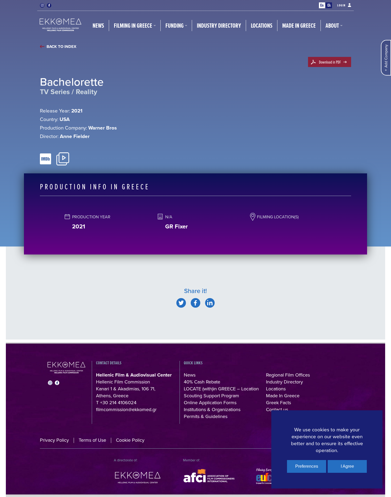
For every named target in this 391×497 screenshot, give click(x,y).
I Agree (347, 466)
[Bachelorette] (181, 303)
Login (341, 5)
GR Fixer (176, 226)
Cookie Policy (130, 440)
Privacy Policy (54, 440)
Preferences (306, 466)
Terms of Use (92, 440)
